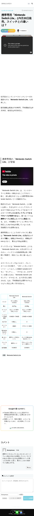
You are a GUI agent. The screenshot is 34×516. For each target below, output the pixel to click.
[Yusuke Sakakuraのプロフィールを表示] (22, 30)
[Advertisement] (17, 76)
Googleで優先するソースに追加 (14, 412)
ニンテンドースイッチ (7, 10)
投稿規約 (4, 498)
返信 (29, 467)
